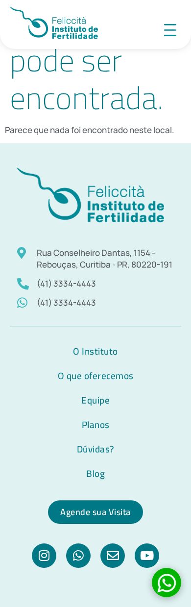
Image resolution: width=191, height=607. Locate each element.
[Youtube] (147, 555)
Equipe (95, 400)
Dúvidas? (96, 449)
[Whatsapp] (78, 555)
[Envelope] (112, 555)
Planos (96, 424)
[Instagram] (44, 555)
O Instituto (95, 351)
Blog (95, 473)
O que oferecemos (96, 375)
